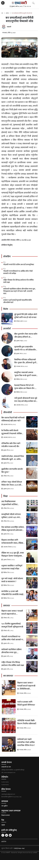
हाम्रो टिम (3, 841)
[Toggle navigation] (3, 3)
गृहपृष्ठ (3, 825)
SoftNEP (35, 853)
